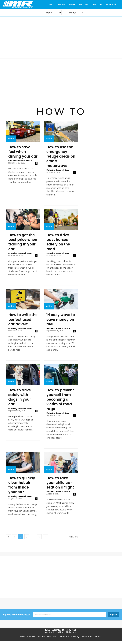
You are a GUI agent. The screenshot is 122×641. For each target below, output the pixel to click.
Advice (11, 138)
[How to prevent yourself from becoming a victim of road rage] (61, 374)
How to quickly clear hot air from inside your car (21, 485)
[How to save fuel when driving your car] (23, 131)
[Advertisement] (61, 82)
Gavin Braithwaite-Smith (20, 160)
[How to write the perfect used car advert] (23, 299)
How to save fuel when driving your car (22, 152)
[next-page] (45, 536)
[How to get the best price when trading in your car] (23, 219)
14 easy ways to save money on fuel (60, 319)
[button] (115, 4)
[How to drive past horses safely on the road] (61, 219)
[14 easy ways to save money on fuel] (61, 299)
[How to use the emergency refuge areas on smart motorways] (61, 131)
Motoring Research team (58, 170)
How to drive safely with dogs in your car (19, 397)
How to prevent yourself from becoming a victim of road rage (60, 399)
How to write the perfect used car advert (22, 319)
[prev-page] (8, 536)
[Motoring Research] (17, 4)
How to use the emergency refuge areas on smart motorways (60, 156)
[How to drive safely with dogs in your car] (23, 374)
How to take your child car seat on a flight (60, 483)
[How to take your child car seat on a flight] (61, 462)
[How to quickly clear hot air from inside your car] (23, 462)
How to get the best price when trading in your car (22, 241)
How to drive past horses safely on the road (58, 241)
